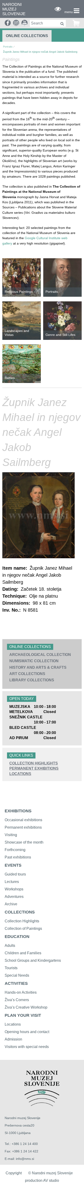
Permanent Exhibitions (34, 768)
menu (68, 12)
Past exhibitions (18, 857)
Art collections (27, 674)
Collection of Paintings (23, 929)
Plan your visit (23, 1015)
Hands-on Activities (21, 992)
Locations (20, 774)
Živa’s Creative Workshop (26, 1007)
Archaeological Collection (40, 655)
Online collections (27, 36)
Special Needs (17, 975)
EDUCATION (17, 936)
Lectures (12, 882)
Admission (13, 1039)
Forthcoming (15, 850)
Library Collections (31, 680)
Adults (10, 946)
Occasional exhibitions (23, 820)
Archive (11, 904)
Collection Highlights (22, 921)
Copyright (14, 1173)
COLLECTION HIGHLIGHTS (33, 763)
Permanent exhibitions (23, 827)
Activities (16, 983)
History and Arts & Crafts (37, 667)
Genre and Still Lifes (60, 335)
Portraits (8, 46)
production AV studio (42, 1180)
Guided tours (15, 874)
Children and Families (23, 953)
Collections (20, 912)
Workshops (14, 889)
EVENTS (13, 865)
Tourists (11, 968)
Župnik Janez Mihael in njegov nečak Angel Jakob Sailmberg (40, 51)
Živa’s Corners (17, 1000)
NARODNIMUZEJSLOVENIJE (13, 9)
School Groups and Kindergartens (33, 960)
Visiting (11, 835)
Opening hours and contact (27, 1032)
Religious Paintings (19, 291)
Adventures (14, 897)
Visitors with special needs (27, 1047)
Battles (10, 378)
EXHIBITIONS (18, 811)
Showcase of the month (24, 842)
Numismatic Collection (34, 661)
